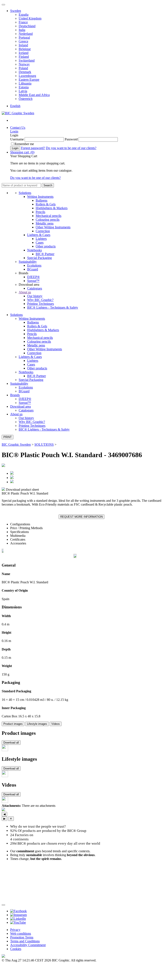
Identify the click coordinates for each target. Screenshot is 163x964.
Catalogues (34, 288)
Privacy (15, 929)
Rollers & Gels (46, 204)
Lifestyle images (37, 723)
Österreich (25, 98)
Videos (55, 723)
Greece (23, 41)
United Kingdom (30, 18)
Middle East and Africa (34, 95)
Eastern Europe (29, 79)
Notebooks (34, 250)
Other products (46, 246)
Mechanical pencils (48, 216)
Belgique (25, 49)
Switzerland (27, 60)
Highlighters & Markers (51, 208)
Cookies (15, 949)
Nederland (26, 33)
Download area (20, 406)
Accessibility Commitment (28, 945)
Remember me (24, 144)
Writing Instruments (40, 196)
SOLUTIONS (44, 444)
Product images (13, 723)
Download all (11, 742)
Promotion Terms (21, 937)
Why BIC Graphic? (40, 300)
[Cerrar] (3, 905)
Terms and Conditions (25, 941)
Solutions (25, 193)
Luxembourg (27, 76)
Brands (15, 395)
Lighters (41, 238)
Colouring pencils (47, 219)
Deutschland (27, 26)
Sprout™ (33, 281)
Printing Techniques (40, 303)
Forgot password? (33, 148)
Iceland (23, 53)
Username (17, 139)
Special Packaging (39, 258)
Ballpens (41, 200)
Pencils (40, 212)
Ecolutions (34, 265)
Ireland (23, 45)
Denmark (25, 72)
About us (25, 292)
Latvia (23, 91)
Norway (24, 64)
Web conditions (20, 933)
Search (48, 185)
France (23, 22)
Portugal (24, 37)
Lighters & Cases (38, 235)
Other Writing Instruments (53, 227)
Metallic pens (44, 223)
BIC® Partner (45, 254)
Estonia (24, 87)
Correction (43, 231)
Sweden (15, 11)
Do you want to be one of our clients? (71, 148)
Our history (34, 296)
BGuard (32, 269)
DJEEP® (33, 277)
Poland (23, 68)
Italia (22, 30)
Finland (24, 56)
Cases (40, 242)
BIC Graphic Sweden (16, 444)
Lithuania (25, 83)
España (23, 14)
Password (71, 139)
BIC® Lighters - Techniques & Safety (52, 307)
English (15, 106)
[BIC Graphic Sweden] (18, 113)
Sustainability (28, 261)
